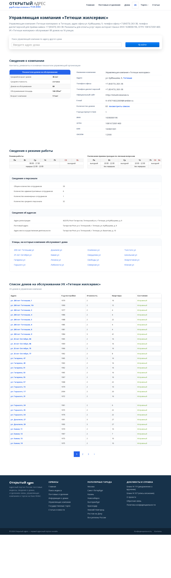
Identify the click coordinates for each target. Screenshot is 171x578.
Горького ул (19, 264)
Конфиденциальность (143, 531)
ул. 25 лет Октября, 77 (21, 353)
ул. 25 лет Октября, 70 (21, 348)
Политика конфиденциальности (141, 505)
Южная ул (129, 264)
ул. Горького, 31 (18, 396)
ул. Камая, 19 (16, 443)
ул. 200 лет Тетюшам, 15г (22, 305)
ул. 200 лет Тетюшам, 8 (21, 329)
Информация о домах (58, 498)
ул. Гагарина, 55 (18, 377)
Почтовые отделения (109, 5)
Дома (127, 5)
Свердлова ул (94, 255)
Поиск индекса (55, 490)
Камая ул (55, 255)
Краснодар (92, 506)
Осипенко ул (94, 250)
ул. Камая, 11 (16, 429)
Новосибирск (94, 498)
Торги (144, 5)
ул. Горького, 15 (18, 387)
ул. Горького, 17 (18, 391)
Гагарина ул (19, 259)
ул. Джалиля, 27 (18, 419)
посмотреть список (119, 106)
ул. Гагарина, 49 (18, 363)
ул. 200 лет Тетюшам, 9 (21, 334)
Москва (91, 486)
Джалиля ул (56, 250)
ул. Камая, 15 (16, 438)
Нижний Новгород (96, 509)
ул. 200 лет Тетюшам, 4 (21, 315)
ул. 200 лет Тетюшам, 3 (21, 310)
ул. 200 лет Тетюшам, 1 (21, 300)
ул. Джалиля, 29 (18, 424)
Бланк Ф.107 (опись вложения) (140, 493)
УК (135, 5)
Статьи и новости (56, 509)
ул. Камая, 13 (16, 434)
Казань (91, 494)
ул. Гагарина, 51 (18, 368)
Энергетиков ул (131, 259)
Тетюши (127, 78)
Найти (143, 45)
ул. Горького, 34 (18, 405)
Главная (90, 5)
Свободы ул (93, 259)
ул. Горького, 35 (18, 410)
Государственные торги (59, 506)
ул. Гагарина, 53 (18, 372)
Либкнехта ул (57, 264)
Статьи (156, 5)
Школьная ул (130, 255)
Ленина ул (56, 259)
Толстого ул (130, 250)
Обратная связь (134, 501)
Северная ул (93, 264)
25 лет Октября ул (23, 255)
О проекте (131, 497)
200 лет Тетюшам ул (24, 250)
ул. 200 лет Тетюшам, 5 (21, 319)
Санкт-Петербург (95, 490)
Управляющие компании (59, 502)
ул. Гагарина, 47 (18, 358)
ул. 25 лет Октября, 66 (21, 339)
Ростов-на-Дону (95, 513)
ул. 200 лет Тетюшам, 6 (21, 324)
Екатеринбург (94, 502)
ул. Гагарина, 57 (18, 382)
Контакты (158, 531)
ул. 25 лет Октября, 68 (21, 344)
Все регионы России (97, 517)
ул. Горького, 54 (18, 414)
